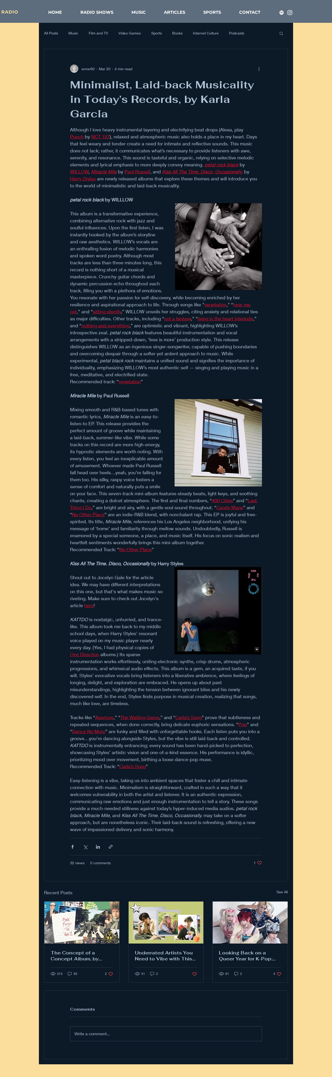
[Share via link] (110, 846)
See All (282, 892)
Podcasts (236, 33)
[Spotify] (281, 12)
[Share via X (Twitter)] (85, 846)
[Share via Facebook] (72, 846)
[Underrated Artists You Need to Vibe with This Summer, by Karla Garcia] (166, 923)
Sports (156, 33)
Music (73, 33)
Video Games (130, 33)
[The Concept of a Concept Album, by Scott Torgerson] (81, 923)
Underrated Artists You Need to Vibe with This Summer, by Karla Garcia (164, 956)
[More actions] (259, 69)
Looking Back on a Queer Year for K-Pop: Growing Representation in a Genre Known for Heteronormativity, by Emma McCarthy (249, 956)
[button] (281, 33)
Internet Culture (206, 33)
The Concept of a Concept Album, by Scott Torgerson (75, 956)
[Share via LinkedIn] (97, 846)
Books (177, 33)
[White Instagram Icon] (290, 12)
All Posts (51, 33)
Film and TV (98, 33)
